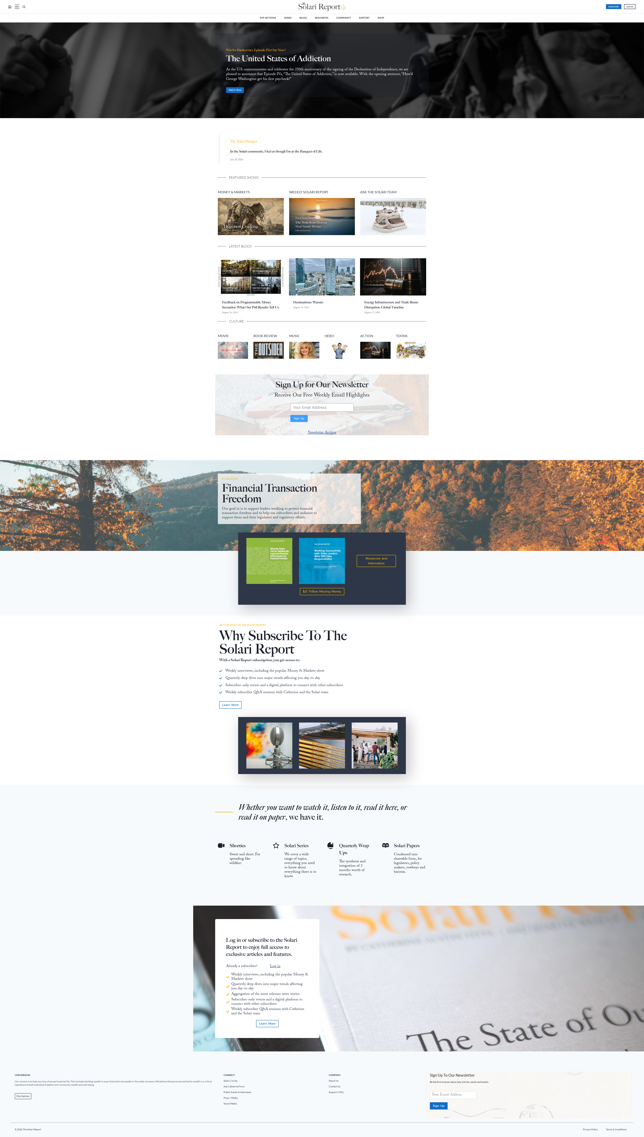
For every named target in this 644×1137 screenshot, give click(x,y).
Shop (381, 17)
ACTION (366, 336)
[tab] (315, 123)
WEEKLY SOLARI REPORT (308, 192)
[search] (11, 6)
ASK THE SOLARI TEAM (378, 192)
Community (343, 17)
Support (364, 17)
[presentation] (251, 276)
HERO (329, 336)
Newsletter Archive (322, 433)
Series (288, 17)
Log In (629, 6)
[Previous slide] (5, 72)
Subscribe (613, 6)
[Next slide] (638, 72)
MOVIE (223, 336)
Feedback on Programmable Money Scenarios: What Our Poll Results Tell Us (250, 304)
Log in (275, 966)
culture (236, 321)
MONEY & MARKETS (234, 192)
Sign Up (299, 418)
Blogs (303, 17)
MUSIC (294, 336)
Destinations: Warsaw (308, 302)
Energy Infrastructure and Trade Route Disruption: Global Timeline (391, 304)
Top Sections (268, 17)
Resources (321, 17)
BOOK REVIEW (265, 336)
